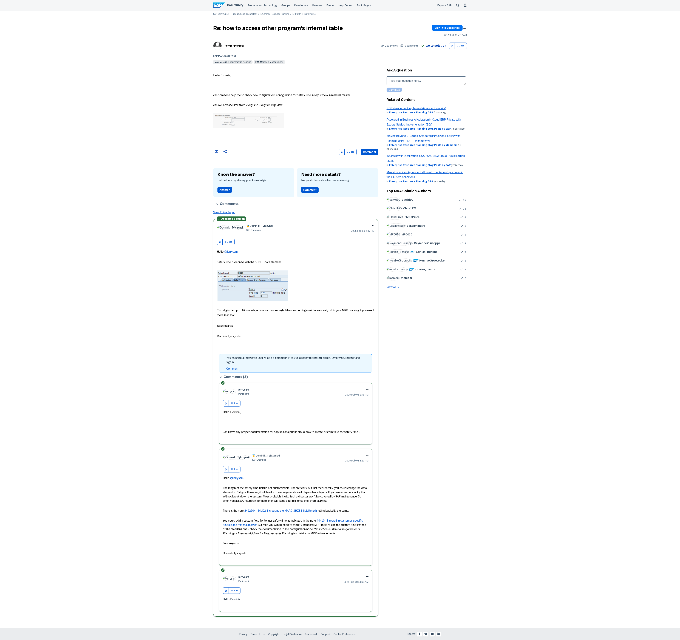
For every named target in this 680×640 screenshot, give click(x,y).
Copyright (273, 634)
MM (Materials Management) (269, 62)
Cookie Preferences (344, 634)
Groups (285, 5)
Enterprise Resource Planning (274, 14)
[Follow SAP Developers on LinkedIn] (438, 634)
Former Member (234, 45)
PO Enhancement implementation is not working (416, 108)
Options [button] (464, 28)
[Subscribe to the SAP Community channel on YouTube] (432, 634)
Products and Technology (262, 5)
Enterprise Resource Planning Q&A (411, 112)
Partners (317, 5)
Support (325, 634)
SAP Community (221, 14)
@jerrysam (231, 251)
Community (235, 5)
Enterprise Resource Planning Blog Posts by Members (423, 145)
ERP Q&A (297, 14)
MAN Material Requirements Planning (233, 62)
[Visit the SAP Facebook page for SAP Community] (419, 634)
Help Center (346, 5)
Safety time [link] (310, 14)
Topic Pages (364, 5)
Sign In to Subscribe (447, 27)
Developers (301, 5)
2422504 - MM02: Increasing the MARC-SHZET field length (280, 510)
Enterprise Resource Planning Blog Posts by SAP (420, 128)
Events (330, 5)
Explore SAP (444, 5)
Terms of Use (257, 634)
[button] (452, 46)
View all (391, 287)
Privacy (243, 634)
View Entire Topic (224, 212)
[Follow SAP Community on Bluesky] (425, 634)
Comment (369, 152)
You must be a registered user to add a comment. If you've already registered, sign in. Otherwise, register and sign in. (293, 360)
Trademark (311, 634)
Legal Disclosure (292, 634)
